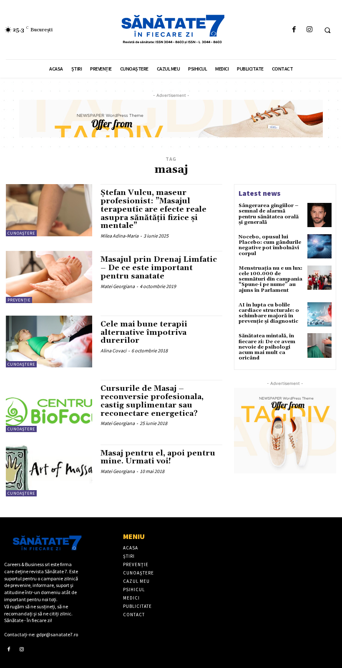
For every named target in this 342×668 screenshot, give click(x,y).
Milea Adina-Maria (119, 236)
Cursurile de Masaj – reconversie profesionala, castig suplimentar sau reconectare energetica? (152, 401)
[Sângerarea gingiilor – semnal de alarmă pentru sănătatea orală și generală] (319, 215)
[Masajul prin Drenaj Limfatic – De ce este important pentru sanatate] (49, 277)
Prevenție (19, 300)
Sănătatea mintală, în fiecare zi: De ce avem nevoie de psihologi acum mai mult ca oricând (267, 347)
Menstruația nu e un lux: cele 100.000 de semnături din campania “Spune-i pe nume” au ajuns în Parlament (270, 279)
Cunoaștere (21, 233)
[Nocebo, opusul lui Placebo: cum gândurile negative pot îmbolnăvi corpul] (319, 246)
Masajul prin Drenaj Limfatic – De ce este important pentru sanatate (159, 268)
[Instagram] (309, 29)
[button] (327, 30)
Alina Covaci (113, 350)
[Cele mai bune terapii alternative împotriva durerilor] (49, 341)
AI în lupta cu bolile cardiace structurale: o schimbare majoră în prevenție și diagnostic (269, 313)
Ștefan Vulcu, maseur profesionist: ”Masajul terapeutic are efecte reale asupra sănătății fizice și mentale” (153, 209)
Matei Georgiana (118, 286)
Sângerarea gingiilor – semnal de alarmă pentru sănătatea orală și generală (269, 213)
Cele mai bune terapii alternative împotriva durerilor (144, 332)
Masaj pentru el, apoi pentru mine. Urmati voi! (158, 457)
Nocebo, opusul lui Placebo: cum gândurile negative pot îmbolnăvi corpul (270, 245)
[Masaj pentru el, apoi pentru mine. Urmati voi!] (49, 470)
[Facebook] (293, 29)
